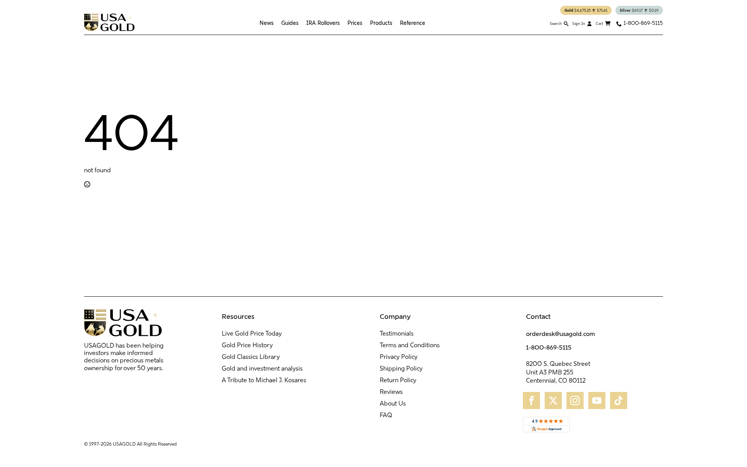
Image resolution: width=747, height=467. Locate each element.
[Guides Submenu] (300, 23)
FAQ (386, 416)
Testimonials (397, 334)
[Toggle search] (559, 23)
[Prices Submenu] (364, 23)
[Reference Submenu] (427, 23)
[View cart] (603, 24)
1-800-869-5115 (549, 347)
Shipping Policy (401, 369)
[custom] (531, 400)
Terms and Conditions (410, 346)
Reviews (391, 392)
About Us (393, 404)
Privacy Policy (398, 357)
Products (381, 22)
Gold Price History (247, 346)
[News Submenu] (275, 23)
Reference (412, 22)
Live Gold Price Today (252, 334)
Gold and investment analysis (262, 369)
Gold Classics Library (251, 357)
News (267, 22)
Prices (354, 22)
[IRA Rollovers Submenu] (342, 23)
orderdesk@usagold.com (560, 334)
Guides (289, 22)
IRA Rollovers (323, 22)
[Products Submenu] (394, 23)
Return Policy (398, 381)
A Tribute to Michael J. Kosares (264, 381)
